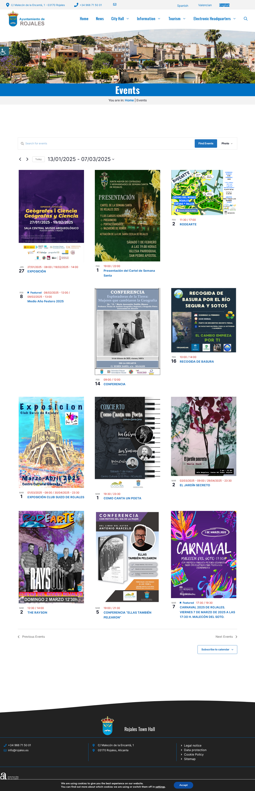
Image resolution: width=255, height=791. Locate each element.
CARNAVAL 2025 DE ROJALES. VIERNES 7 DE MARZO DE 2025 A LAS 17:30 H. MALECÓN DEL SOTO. (207, 612)
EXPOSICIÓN (36, 271)
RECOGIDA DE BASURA (197, 361)
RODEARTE (188, 224)
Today (38, 159)
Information (146, 18)
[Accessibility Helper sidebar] (4, 51)
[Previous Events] (20, 159)
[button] (245, 18)
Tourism (174, 18)
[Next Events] (27, 159)
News (100, 18)
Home (84, 18)
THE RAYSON (37, 612)
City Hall (117, 18)
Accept (183, 785)
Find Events (205, 143)
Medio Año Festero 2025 (45, 301)
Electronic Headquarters (212, 18)
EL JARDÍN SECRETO (195, 485)
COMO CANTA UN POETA (122, 498)
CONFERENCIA (114, 384)
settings (160, 787)
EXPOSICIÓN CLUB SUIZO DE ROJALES (55, 497)
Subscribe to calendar (215, 649)
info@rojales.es (18, 750)
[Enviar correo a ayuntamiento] (112, 4)
